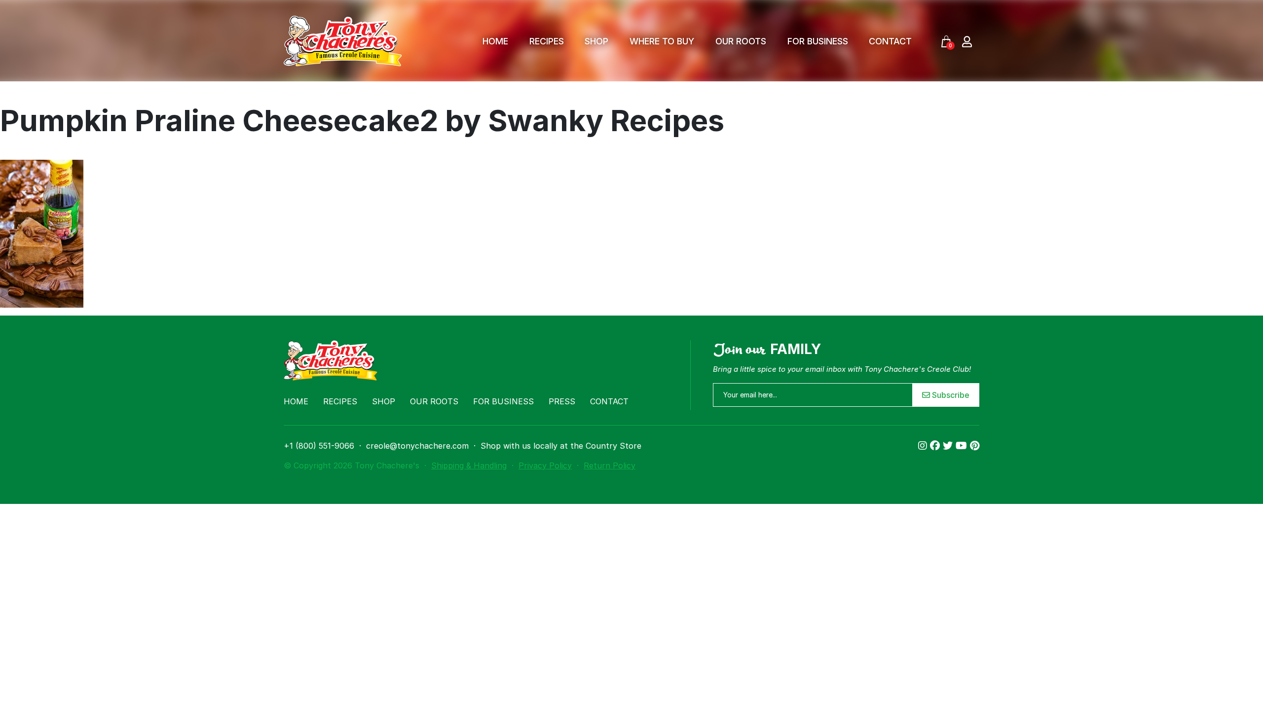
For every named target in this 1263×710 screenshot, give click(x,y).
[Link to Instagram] (924, 446)
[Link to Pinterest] (974, 446)
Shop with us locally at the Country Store (561, 446)
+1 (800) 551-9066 (319, 446)
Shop (596, 41)
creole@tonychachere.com (417, 446)
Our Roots (740, 41)
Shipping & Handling (469, 465)
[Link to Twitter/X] (949, 446)
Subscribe (949, 395)
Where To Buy (662, 41)
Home (495, 41)
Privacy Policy (545, 465)
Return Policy (609, 465)
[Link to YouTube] (963, 446)
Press (562, 401)
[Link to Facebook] (936, 446)
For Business (817, 41)
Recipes (546, 41)
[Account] (967, 41)
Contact (890, 41)
